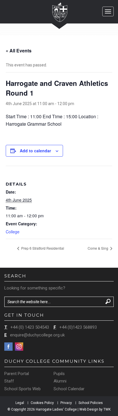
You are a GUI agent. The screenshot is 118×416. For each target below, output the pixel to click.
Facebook (8, 346)
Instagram (19, 346)
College (12, 231)
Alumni (60, 381)
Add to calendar (35, 150)
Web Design (88, 409)
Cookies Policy (42, 403)
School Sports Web (22, 388)
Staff (9, 381)
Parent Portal (16, 373)
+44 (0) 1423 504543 (29, 327)
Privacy (66, 403)
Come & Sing (98, 248)
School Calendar (69, 388)
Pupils (59, 373)
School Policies (90, 403)
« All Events (19, 50)
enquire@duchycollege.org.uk (37, 335)
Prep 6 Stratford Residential (42, 248)
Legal (19, 403)
